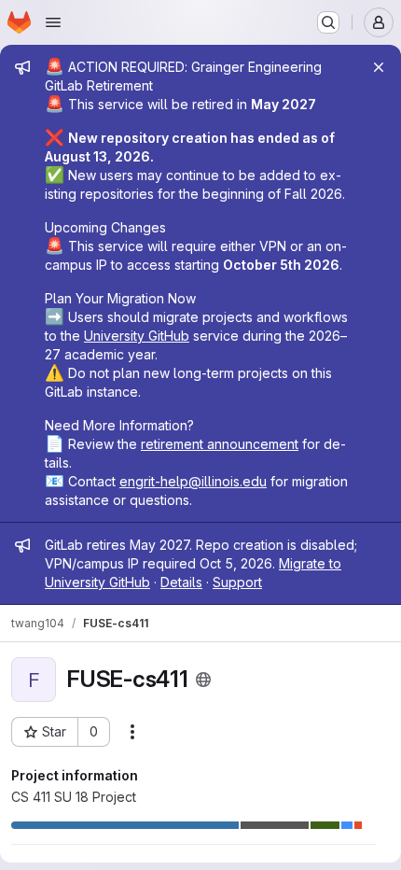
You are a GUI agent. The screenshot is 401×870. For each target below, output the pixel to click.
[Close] (378, 67)
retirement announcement (219, 444)
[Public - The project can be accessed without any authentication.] (203, 679)
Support (237, 582)
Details (181, 582)
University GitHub (136, 336)
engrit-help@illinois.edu (193, 481)
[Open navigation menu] (53, 22)
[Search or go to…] (328, 22)
